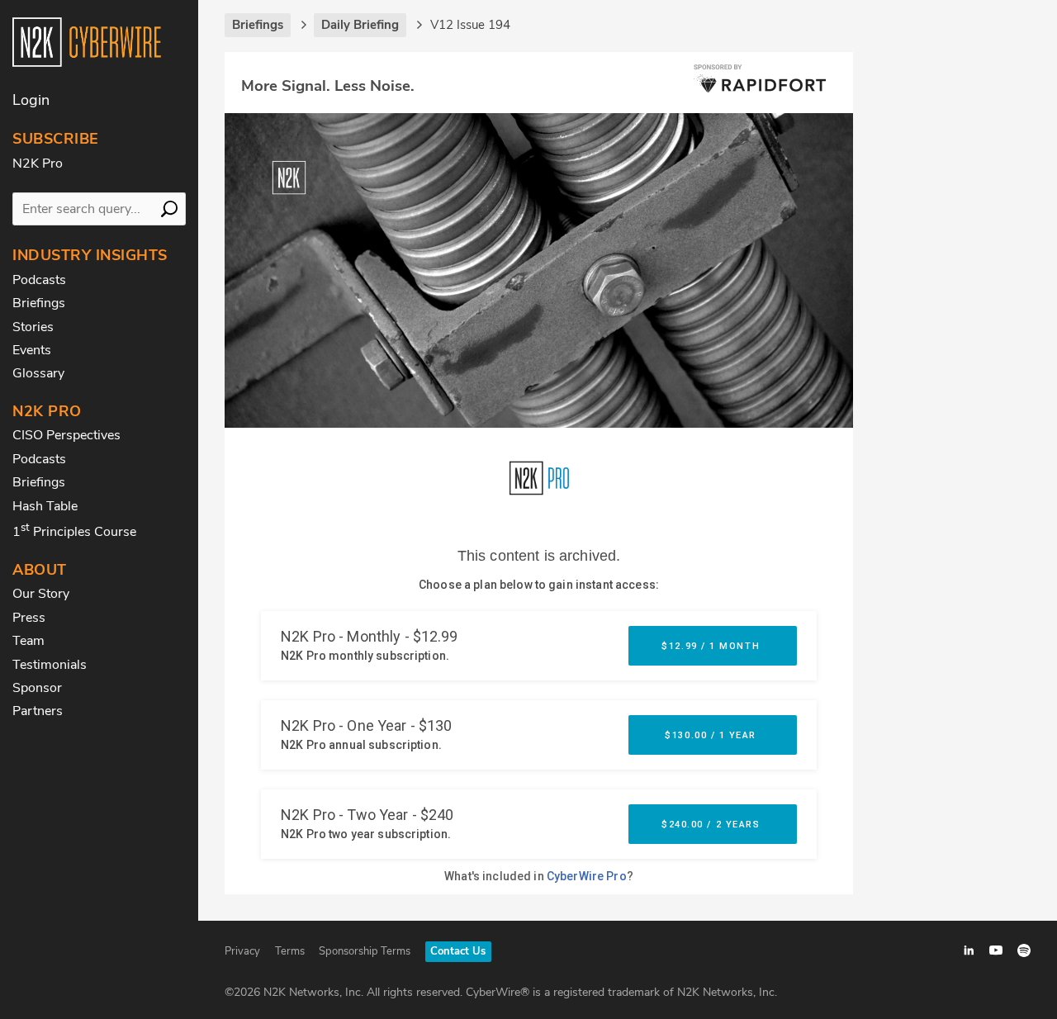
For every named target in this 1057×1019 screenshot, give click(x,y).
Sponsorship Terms (364, 951)
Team (28, 641)
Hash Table (45, 506)
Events (31, 350)
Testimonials (49, 665)
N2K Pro (37, 163)
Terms (290, 951)
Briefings (38, 303)
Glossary (38, 373)
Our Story (40, 594)
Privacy (242, 951)
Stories (33, 327)
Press (28, 618)
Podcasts (39, 280)
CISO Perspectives (66, 435)
